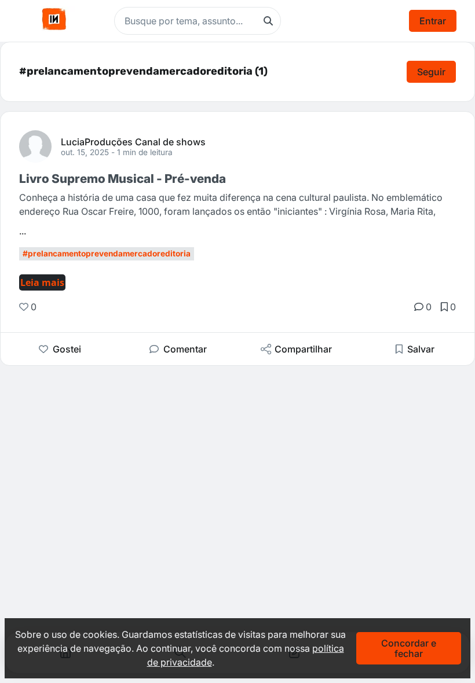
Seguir (431, 72)
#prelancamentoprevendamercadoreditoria (107, 253)
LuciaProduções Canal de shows (133, 141)
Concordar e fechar (408, 648)
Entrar (432, 21)
